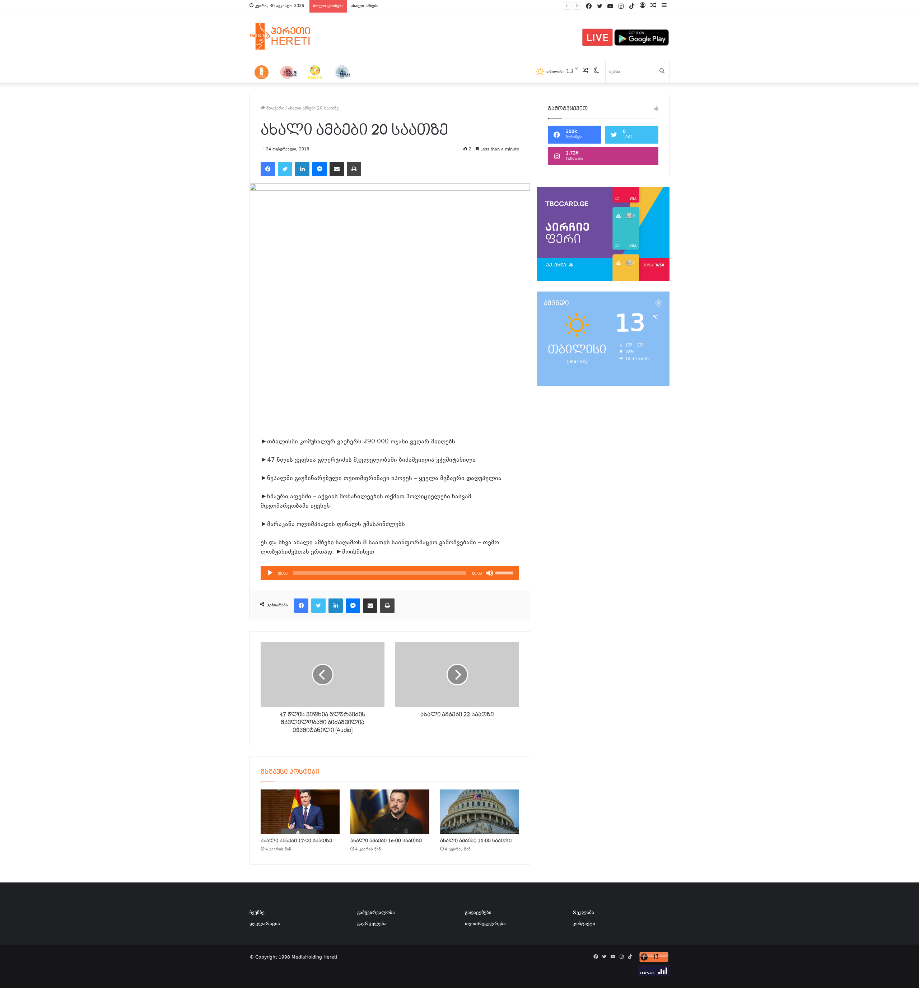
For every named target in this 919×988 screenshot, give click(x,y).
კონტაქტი (584, 924)
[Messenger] (319, 169)
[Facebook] (268, 169)
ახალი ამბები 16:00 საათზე (386, 841)
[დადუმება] (489, 573)
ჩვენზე (257, 913)
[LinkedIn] (302, 169)
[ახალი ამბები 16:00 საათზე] (389, 811)
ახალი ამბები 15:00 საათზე (476, 841)
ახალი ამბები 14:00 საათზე (380, 6)
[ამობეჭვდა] (354, 169)
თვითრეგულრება (485, 924)
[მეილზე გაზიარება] (337, 169)
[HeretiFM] (288, 34)
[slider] (505, 572)
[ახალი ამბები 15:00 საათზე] (479, 811)
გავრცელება (372, 924)
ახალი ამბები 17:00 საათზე (296, 841)
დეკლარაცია (264, 924)
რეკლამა (583, 913)
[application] (390, 573)
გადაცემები (478, 913)
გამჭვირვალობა (376, 913)
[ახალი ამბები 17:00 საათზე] (300, 811)
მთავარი (274, 108)
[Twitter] (285, 169)
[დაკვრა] (270, 573)
